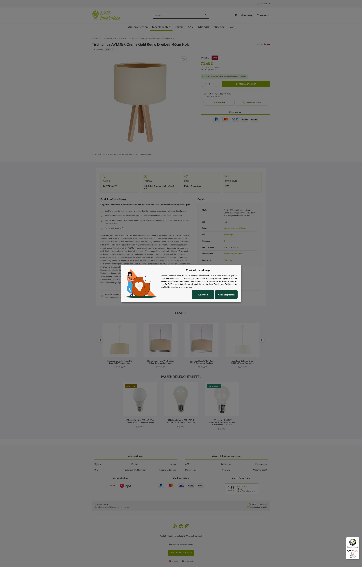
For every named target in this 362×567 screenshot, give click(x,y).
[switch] (352, 556)
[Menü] (357, 539)
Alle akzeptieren (226, 294)
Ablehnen (203, 294)
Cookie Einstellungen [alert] (199, 270)
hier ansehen (172, 287)
